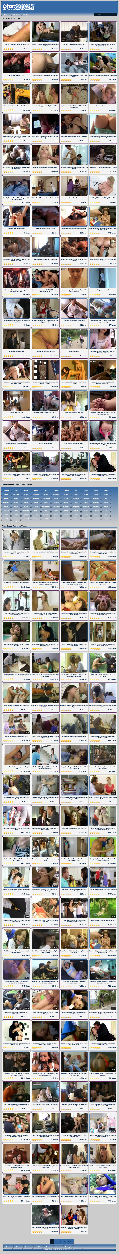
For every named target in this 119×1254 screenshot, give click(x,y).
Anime (26, 490)
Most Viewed (16, 14)
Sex (106, 514)
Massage (26, 510)
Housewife (66, 506)
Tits (76, 518)
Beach (96, 490)
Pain (106, 510)
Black (6, 494)
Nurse (76, 510)
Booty (86, 494)
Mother (66, 510)
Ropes (76, 514)
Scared (96, 514)
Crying (66, 498)
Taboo (56, 518)
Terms (8, 1247)
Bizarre (106, 490)
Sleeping (26, 518)
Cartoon (26, 498)
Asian (36, 490)
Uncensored (86, 518)
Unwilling (96, 518)
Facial (66, 502)
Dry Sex (26, 502)
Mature (36, 510)
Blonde (26, 494)
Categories (26, 14)
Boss (96, 494)
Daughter (6, 502)
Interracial (76, 506)
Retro (66, 514)
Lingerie (6, 510)
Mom (56, 510)
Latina (106, 506)
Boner (66, 494)
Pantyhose (26, 514)
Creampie (76, 498)
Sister (16, 518)
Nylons (86, 510)
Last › (70, 1241)
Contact (78, 1247)
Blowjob (36, 494)
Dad (106, 498)
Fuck (86, 502)
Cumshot (96, 498)
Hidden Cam (46, 506)
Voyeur (6, 522)
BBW (86, 490)
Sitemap (58, 1247)
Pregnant (46, 514)
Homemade (56, 506)
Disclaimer (28, 1247)
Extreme (56, 502)
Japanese (86, 506)
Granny (6, 506)
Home (6, 14)
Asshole (66, 490)
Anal (16, 490)
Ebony (46, 502)
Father (76, 502)
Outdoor (96, 510)
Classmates (46, 498)
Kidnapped (96, 506)
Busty (6, 498)
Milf (46, 510)
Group (26, 506)
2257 (38, 1247)
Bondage (56, 494)
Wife (16, 522)
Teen (66, 518)
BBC (76, 490)
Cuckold (86, 498)
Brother (46, 494)
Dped (36, 502)
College (56, 498)
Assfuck (56, 490)
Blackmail (16, 494)
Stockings (36, 518)
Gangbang (96, 502)
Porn (36, 514)
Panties (16, 514)
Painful (6, 514)
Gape (106, 502)
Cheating (36, 498)
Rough (86, 514)
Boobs (76, 494)
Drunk (16, 502)
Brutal (106, 494)
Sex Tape (6, 518)
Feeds (48, 1247)
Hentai (36, 506)
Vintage (106, 518)
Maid (16, 510)
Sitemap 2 (68, 1247)
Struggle (46, 518)
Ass (46, 490)
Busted (16, 498)
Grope (16, 506)
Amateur (6, 490)
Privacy (18, 1247)
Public (56, 514)
